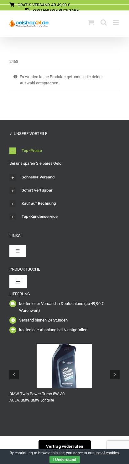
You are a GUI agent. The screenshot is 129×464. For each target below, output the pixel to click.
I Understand (64, 459)
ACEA (14, 400)
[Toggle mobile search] (104, 22)
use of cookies (107, 453)
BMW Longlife (42, 400)
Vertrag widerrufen (64, 446)
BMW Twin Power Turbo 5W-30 (36, 394)
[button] (64, 150)
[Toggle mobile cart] (91, 22)
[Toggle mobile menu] (116, 22)
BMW (25, 400)
